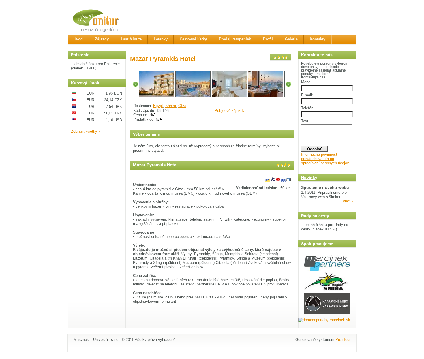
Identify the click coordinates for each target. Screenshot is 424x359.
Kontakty (317, 39)
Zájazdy (102, 39)
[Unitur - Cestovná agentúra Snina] (97, 20)
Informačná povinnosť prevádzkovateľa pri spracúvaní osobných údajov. (325, 158)
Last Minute (131, 39)
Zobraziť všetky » (85, 131)
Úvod (78, 39)
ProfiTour (342, 339)
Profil (268, 39)
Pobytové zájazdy (230, 110)
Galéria (291, 39)
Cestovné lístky (193, 39)
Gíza (182, 106)
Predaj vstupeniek (235, 39)
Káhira (170, 106)
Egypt (158, 106)
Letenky (161, 39)
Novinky (309, 177)
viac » (348, 201)
